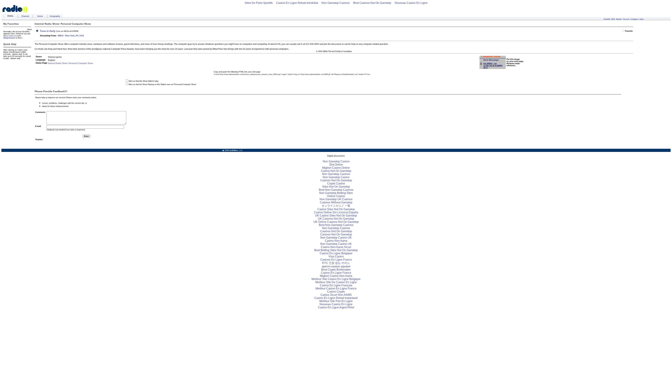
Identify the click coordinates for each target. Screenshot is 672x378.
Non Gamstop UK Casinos (336, 199)
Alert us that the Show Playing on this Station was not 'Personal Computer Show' (162, 84)
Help (641, 19)
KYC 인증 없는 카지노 (336, 262)
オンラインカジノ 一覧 (336, 205)
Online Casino (336, 196)
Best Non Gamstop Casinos (336, 189)
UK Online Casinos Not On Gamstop (336, 221)
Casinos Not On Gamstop (336, 180)
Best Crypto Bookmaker (336, 269)
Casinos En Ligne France (336, 259)
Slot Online (336, 164)
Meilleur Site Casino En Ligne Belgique (336, 279)
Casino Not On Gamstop (336, 170)
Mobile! (619, 19)
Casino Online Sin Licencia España (336, 212)
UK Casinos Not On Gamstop (336, 218)
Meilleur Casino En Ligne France (336, 288)
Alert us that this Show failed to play (144, 81)
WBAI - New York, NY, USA (71, 35)
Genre (40, 16)
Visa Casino (336, 256)
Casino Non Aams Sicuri (336, 247)
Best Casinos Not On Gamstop (372, 2)
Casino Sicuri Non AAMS (336, 294)
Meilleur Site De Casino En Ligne (336, 282)
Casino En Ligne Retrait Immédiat (297, 2)
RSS (613, 19)
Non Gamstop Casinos (335, 2)
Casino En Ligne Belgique (336, 253)
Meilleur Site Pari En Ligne (336, 301)
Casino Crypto (336, 291)
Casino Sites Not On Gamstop (336, 209)
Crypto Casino (336, 183)
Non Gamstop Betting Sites (336, 192)
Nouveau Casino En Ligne (411, 2)
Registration (9, 38)
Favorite (629, 31)
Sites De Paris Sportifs (259, 2)
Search (626, 19)
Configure (634, 19)
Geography (55, 16)
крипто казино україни (336, 266)
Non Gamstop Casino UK (336, 237)
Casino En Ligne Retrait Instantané (336, 297)
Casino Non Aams (336, 240)
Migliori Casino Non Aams (336, 275)
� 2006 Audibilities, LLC (232, 150)
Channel (25, 16)
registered (12, 36)
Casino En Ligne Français (336, 285)
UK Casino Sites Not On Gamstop (336, 215)
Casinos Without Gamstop (336, 202)
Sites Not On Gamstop (336, 186)
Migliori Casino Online (336, 167)
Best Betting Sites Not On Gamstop (336, 250)
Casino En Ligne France (336, 272)
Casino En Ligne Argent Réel (336, 307)
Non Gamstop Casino (336, 161)
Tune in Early (47, 31)
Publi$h (607, 19)
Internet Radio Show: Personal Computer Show (70, 63)
